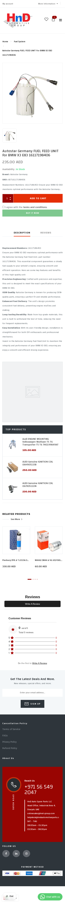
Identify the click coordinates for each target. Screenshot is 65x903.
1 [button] (29, 579)
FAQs (5, 735)
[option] (32, 93)
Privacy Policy (9, 741)
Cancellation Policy (14, 723)
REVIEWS (45, 232)
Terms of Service (11, 729)
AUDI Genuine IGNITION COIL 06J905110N (37, 484)
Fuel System (19, 42)
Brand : (6, 174)
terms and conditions (35, 207)
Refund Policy (9, 748)
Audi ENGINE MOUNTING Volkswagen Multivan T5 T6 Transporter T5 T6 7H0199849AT (40, 442)
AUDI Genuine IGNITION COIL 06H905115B (37, 463)
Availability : (8, 169)
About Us (8, 758)
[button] (48, 4)
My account (7, 4)
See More (15, 519)
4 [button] (37, 579)
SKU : (5, 180)
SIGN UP (35, 704)
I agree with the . (26, 207)
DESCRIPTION (22, 232)
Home (5, 42)
